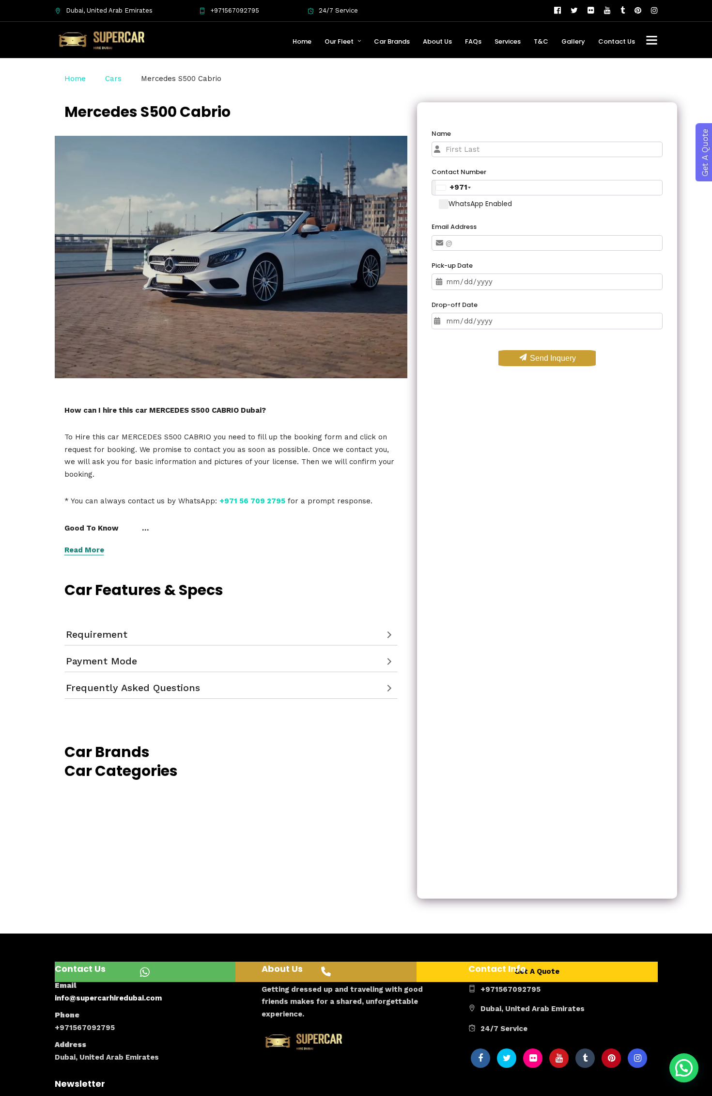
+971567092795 (234, 10)
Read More (84, 550)
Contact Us (616, 41)
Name (441, 133)
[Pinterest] (638, 10)
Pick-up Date (452, 265)
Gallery (573, 41)
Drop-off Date (455, 304)
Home (302, 41)
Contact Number (459, 172)
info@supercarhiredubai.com (108, 998)
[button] (683, 1067)
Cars (113, 78)
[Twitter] (506, 1058)
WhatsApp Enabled (480, 204)
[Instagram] (654, 10)
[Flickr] (591, 10)
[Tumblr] (622, 10)
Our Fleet (339, 41)
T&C (541, 41)
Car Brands (392, 41)
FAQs (473, 41)
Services (508, 41)
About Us (437, 41)
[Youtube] (607, 10)
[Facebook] (480, 1058)
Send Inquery (552, 358)
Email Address (454, 226)
